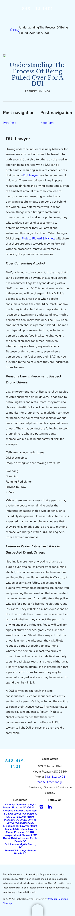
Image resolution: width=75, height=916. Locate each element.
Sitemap (7, 903)
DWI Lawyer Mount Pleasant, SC (19, 818)
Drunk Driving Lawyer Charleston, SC (21, 821)
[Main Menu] (37, 910)
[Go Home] (11, 30)
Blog (16, 30)
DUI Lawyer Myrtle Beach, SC (20, 846)
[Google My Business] (41, 807)
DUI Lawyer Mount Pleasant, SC (20, 833)
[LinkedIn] (50, 807)
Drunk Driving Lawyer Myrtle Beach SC (20, 839)
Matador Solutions (58, 899)
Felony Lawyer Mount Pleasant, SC (21, 830)
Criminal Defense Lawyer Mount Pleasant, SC (19, 806)
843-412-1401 (37, 8)
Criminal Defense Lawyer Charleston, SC (20, 810)
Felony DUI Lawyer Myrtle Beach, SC (20, 852)
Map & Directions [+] (50, 782)
